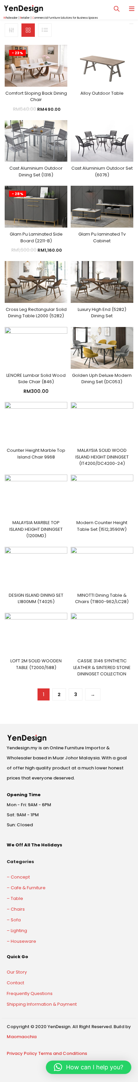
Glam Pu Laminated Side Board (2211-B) (36, 237)
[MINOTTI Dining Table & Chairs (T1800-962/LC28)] (102, 567)
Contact (15, 983)
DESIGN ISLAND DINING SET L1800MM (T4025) (36, 598)
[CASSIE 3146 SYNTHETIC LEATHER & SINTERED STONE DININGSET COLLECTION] (102, 633)
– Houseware (21, 941)
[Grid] (28, 30)
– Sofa (14, 920)
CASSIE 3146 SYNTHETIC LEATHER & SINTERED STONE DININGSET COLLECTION (102, 667)
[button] (88, 1067)
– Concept (18, 877)
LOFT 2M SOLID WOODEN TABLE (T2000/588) (36, 664)
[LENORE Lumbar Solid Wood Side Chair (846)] (36, 347)
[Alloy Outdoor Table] (102, 65)
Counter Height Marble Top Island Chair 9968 (36, 453)
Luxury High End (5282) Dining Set (102, 312)
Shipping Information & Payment (42, 1004)
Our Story (17, 972)
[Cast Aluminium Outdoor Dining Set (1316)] (36, 140)
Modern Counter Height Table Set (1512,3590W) (101, 525)
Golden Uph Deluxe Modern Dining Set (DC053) (102, 378)
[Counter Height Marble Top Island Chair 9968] (36, 422)
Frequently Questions (30, 993)
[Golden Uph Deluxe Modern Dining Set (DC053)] (102, 347)
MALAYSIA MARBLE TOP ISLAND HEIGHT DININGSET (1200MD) (36, 529)
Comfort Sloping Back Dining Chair (36, 96)
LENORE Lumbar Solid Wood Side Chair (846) (36, 378)
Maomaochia (22, 1036)
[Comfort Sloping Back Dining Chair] (36, 65)
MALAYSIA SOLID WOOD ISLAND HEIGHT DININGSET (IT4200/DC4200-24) (102, 457)
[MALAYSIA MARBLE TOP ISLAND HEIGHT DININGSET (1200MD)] (36, 495)
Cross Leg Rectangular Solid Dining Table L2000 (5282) (36, 312)
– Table (15, 898)
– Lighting (17, 930)
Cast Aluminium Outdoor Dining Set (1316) (36, 171)
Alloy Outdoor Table (102, 93)
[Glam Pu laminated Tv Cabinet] (102, 206)
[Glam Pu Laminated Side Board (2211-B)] (36, 206)
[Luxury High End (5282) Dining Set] (102, 281)
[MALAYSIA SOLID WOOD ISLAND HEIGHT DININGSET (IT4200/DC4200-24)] (102, 422)
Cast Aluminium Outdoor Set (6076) (102, 171)
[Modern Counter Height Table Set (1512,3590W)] (102, 495)
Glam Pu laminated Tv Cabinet (102, 237)
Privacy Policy (22, 1053)
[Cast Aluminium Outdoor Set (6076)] (102, 140)
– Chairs (16, 909)
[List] (45, 30)
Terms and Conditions (62, 1053)
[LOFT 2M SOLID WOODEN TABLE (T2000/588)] (36, 633)
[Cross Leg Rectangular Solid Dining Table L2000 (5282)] (36, 281)
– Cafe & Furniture (26, 888)
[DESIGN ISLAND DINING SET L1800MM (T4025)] (36, 567)
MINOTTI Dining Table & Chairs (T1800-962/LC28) (102, 598)
